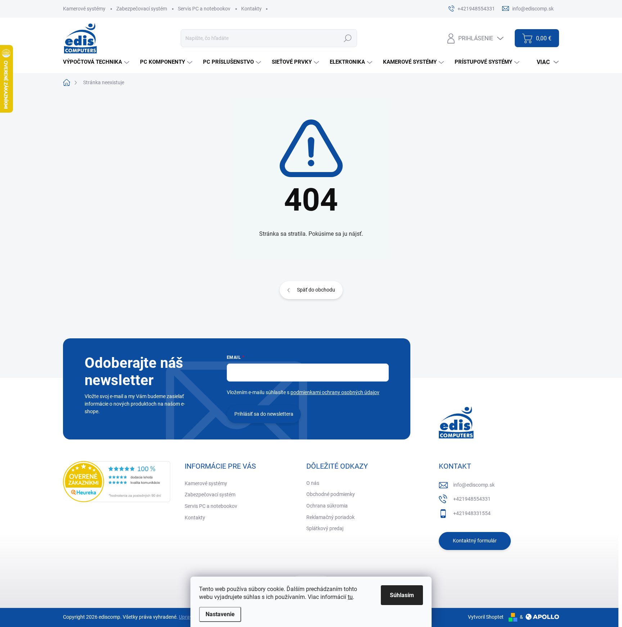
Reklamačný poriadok (330, 517)
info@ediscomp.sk (474, 485)
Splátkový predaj (324, 528)
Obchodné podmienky (330, 494)
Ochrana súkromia (327, 506)
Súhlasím (402, 595)
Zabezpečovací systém (141, 9)
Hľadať (347, 38)
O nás (312, 483)
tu (350, 597)
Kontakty (251, 9)
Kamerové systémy (84, 9)
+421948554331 (472, 499)
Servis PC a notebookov (204, 9)
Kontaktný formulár (475, 540)
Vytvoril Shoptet (486, 617)
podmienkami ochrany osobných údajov (334, 392)
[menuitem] (97, 62)
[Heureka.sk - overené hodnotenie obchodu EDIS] (116, 481)
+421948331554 (472, 513)
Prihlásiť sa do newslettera (263, 414)
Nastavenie (220, 614)
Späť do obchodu (316, 290)
